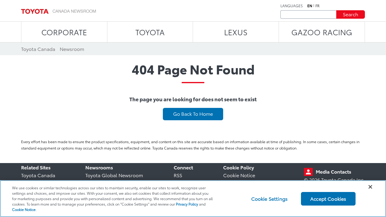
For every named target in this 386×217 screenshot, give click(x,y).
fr (317, 5)
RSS (178, 174)
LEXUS (236, 32)
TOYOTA (150, 32)
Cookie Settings (269, 198)
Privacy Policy (187, 203)
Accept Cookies (328, 198)
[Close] (370, 186)
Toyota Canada (38, 174)
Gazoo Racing (321, 32)
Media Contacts (333, 171)
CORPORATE (64, 32)
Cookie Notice (239, 174)
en (309, 5)
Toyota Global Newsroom (114, 174)
